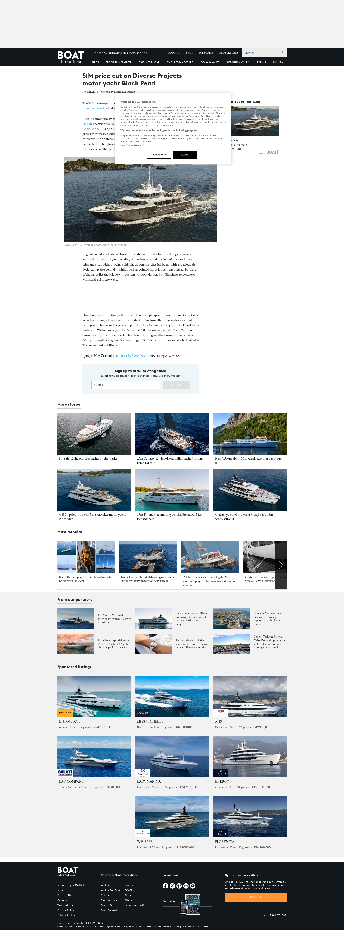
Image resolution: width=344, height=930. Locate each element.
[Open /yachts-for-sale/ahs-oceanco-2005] (250, 696)
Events (129, 885)
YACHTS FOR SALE (148, 61)
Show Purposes (159, 154)
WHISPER (145, 842)
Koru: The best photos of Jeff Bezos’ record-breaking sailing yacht (85, 579)
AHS (218, 721)
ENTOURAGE (70, 721)
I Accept (185, 154)
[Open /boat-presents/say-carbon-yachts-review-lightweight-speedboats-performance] (75, 618)
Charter (106, 895)
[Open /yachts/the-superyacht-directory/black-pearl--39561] (253, 121)
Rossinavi (220, 847)
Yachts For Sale (110, 890)
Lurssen (142, 847)
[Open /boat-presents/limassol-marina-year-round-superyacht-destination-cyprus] (231, 618)
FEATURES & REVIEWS (118, 61)
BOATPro (130, 890)
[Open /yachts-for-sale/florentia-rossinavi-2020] (250, 816)
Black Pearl (232, 140)
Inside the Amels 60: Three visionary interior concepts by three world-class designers (191, 618)
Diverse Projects (236, 144)
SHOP (189, 52)
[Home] (73, 57)
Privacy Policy (66, 915)
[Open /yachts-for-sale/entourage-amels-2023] (94, 696)
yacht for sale (125, 315)
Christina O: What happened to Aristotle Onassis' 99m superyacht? (269, 579)
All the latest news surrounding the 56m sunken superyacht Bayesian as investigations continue (209, 581)
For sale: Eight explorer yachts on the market (88, 458)
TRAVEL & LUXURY (210, 61)
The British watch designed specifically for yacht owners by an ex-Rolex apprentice (192, 643)
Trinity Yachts (67, 787)
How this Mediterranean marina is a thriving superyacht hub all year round (268, 618)
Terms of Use (65, 905)
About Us (63, 890)
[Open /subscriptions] (187, 905)
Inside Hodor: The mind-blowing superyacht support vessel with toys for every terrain (147, 579)
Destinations (109, 900)
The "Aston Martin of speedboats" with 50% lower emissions (114, 618)
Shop (128, 895)
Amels (63, 727)
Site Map (130, 900)
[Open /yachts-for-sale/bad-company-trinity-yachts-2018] (94, 756)
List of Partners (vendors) (132, 145)
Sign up (255, 897)
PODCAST (174, 52)
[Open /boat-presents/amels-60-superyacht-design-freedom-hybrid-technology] (153, 618)
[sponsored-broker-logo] (65, 716)
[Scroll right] (281, 565)
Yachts (105, 885)
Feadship (143, 787)
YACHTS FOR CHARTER (179, 61)
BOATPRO (277, 61)
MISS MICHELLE (150, 721)
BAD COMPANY (71, 781)
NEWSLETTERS (228, 52)
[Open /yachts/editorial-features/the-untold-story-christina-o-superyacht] (272, 557)
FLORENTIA (224, 842)
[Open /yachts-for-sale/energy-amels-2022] (250, 756)
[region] (173, 128)
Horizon (142, 727)
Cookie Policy (66, 910)
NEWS (95, 61)
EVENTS (261, 61)
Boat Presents (109, 910)
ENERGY (222, 781)
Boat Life (106, 905)
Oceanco (221, 727)
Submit (176, 385)
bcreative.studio (135, 905)
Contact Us (64, 895)
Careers (62, 900)
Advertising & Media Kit (72, 885)
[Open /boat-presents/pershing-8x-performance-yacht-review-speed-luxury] (75, 644)
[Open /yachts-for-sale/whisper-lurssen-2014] (172, 816)
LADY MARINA (149, 781)
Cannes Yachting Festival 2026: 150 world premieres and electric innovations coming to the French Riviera (269, 644)
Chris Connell (91, 129)
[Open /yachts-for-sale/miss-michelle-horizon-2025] (172, 696)
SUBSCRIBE (206, 52)
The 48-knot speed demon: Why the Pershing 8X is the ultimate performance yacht (114, 643)
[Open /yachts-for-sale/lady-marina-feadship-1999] (172, 756)
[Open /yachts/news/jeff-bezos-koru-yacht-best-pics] (86, 557)
